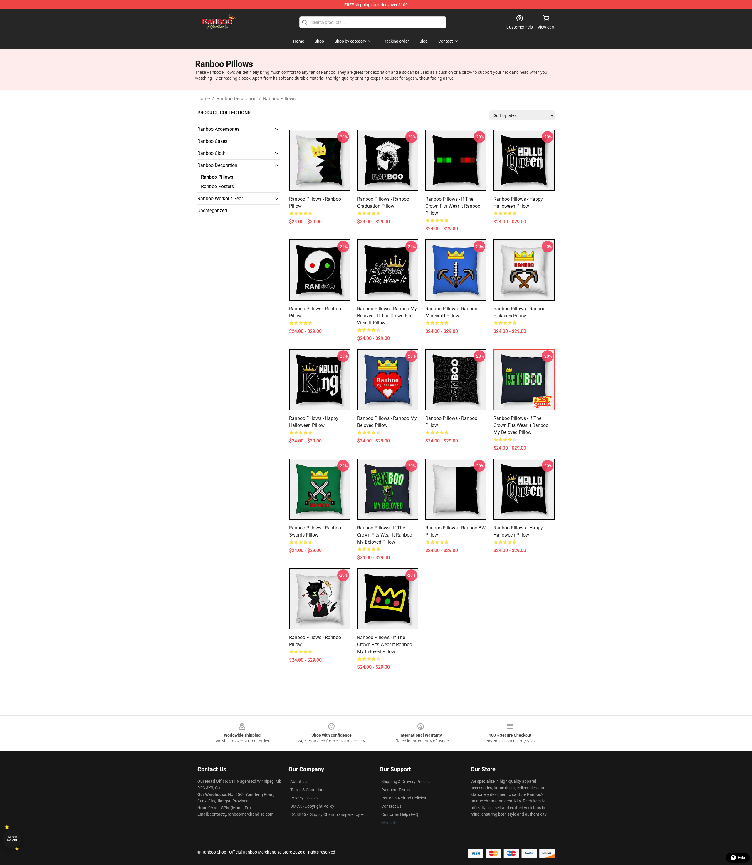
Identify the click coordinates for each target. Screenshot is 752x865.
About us (298, 781)
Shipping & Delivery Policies (405, 781)
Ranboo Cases (212, 141)
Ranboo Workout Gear (220, 198)
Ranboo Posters (217, 186)
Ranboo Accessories (218, 129)
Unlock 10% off (12, 839)
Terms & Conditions (307, 789)
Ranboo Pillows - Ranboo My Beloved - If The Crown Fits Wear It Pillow (387, 316)
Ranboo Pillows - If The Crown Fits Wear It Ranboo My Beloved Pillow (521, 425)
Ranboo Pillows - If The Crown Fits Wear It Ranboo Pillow (452, 206)
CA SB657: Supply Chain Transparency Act (328, 814)
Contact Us (391, 806)
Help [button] (741, 858)
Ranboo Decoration (236, 98)
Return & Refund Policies (403, 798)
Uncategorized (212, 210)
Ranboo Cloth (211, 153)
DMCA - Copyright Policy (312, 806)
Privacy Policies (304, 798)
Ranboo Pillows (279, 98)
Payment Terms (395, 789)
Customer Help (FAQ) (400, 814)
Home (203, 98)
